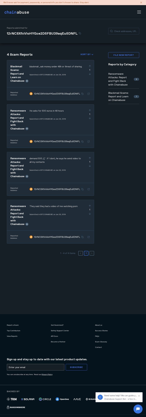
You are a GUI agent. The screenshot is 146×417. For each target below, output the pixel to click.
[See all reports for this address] (88, 94)
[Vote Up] (89, 66)
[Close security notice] (141, 2)
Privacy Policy (47, 374)
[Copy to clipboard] (80, 33)
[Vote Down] (89, 74)
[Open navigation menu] (139, 12)
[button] (139, 12)
